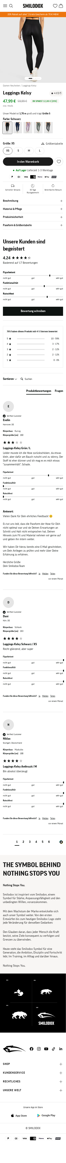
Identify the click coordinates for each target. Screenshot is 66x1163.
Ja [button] (39, 574)
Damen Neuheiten (11, 85)
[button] (17, 842)
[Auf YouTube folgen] (46, 1049)
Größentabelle (54, 143)
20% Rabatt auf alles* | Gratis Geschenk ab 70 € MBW (33, 14)
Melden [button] (45, 574)
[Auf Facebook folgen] (31, 1049)
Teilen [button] (52, 574)
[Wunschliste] (59, 161)
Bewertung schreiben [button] (33, 311)
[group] (33, 258)
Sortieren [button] (8, 378)
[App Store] (20, 1115)
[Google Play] (46, 1115)
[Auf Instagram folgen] (39, 1049)
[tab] (38, 391)
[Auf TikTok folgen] (53, 1049)
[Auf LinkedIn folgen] (61, 1049)
